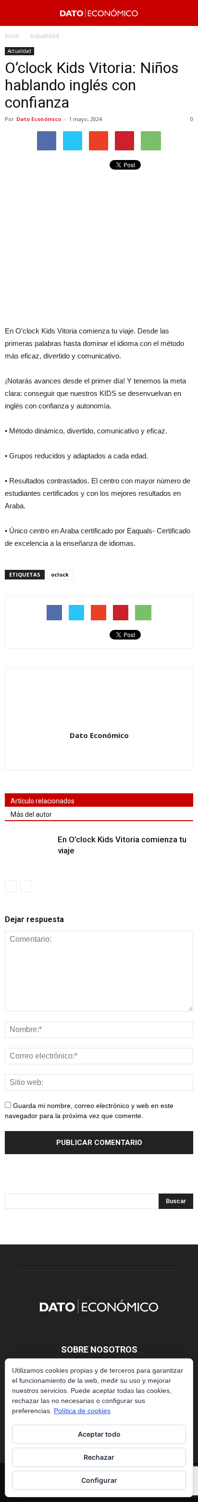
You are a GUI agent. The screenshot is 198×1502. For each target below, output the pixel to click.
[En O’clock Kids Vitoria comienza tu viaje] (29, 850)
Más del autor (31, 814)
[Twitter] (109, 756)
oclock (60, 574)
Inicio (12, 36)
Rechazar (99, 1457)
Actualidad (19, 51)
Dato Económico (38, 119)
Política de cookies (82, 1411)
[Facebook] (89, 756)
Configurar (99, 1480)
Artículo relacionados (42, 801)
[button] (184, 13)
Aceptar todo (99, 1434)
